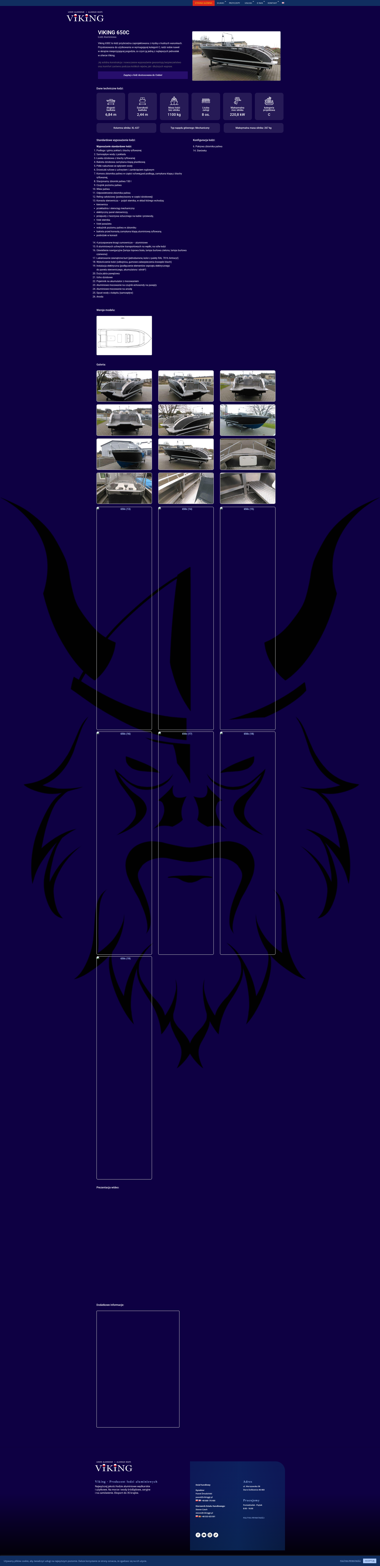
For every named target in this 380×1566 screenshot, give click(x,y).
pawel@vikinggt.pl (204, 1497)
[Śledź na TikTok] (215, 1535)
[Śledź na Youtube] (204, 1535)
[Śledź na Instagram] (210, 1535)
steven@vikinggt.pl (204, 1513)
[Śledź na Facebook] (198, 1535)
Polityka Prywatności (254, 1518)
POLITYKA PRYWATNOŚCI (350, 1561)
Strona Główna (203, 3)
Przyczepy (234, 3)
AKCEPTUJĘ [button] (370, 1560)
